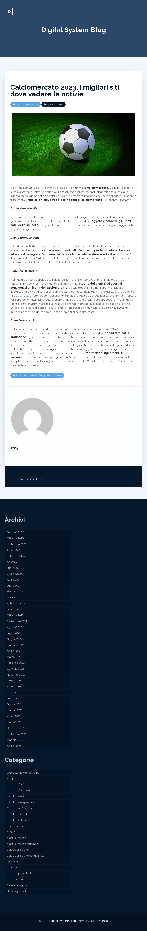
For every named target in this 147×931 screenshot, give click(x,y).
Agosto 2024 (14, 561)
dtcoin (11, 831)
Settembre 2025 (17, 544)
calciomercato (30, 375)
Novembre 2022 (17, 609)
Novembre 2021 (16, 674)
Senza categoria (17, 885)
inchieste (12, 861)
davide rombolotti (18, 820)
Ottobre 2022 (15, 615)
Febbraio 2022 (16, 662)
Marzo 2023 (14, 597)
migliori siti (46, 375)
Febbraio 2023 (16, 603)
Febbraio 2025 (16, 555)
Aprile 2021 (13, 716)
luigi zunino (14, 867)
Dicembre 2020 (16, 727)
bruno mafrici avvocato (21, 790)
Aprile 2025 (13, 550)
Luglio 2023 (14, 585)
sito (71, 221)
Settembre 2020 (17, 733)
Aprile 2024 (14, 579)
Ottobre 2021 (15, 680)
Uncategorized (16, 891)
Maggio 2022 (15, 644)
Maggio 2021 (14, 710)
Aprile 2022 (13, 650)
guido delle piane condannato (26, 855)
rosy (15, 448)
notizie (58, 375)
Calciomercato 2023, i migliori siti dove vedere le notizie (64, 90)
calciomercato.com (56, 246)
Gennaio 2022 (15, 668)
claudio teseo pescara (20, 802)
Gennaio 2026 (15, 532)
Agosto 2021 (14, 692)
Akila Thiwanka (98, 921)
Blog (10, 778)
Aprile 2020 (14, 745)
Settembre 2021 (17, 686)
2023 (18, 375)
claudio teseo (15, 796)
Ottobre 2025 (15, 538)
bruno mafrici (15, 784)
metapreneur (15, 879)
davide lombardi (17, 814)
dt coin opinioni (16, 825)
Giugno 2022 (14, 639)
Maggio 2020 (15, 739)
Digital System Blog (73, 30)
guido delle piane (18, 849)
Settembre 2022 (17, 621)
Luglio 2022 (14, 633)
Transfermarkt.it (20, 333)
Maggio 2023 (15, 591)
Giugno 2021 (14, 704)
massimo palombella (19, 873)
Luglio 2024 (14, 567)
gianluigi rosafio (16, 837)
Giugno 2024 (14, 573)
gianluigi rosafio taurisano (22, 843)
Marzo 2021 (13, 722)
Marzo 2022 (14, 656)
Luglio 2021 (13, 698)
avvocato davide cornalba (23, 772)
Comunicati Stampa (27, 104)
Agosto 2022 (14, 627)
